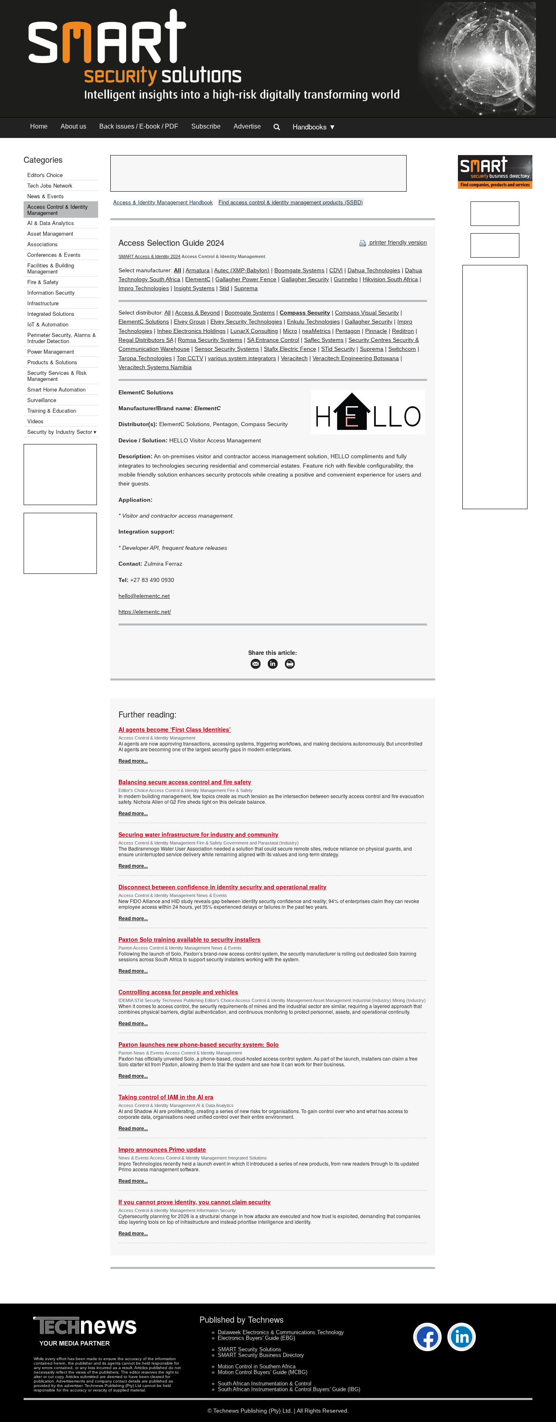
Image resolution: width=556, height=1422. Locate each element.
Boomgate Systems (299, 270)
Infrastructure (43, 303)
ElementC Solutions (143, 321)
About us (73, 126)
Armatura (198, 270)
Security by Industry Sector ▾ (61, 431)
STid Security (338, 349)
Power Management (50, 351)
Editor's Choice (45, 175)
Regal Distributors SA (145, 340)
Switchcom (402, 349)
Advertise (247, 126)
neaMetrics (316, 331)
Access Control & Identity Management (57, 210)
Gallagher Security (305, 279)
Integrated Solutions (50, 313)
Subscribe (206, 126)
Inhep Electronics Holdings (191, 331)
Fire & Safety (43, 282)
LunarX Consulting (254, 331)
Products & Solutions (52, 362)
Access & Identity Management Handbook (163, 202)
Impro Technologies (143, 288)
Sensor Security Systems (227, 349)
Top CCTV (190, 358)
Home (39, 126)
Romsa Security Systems (210, 340)
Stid (224, 288)
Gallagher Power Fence (245, 279)
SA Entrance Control (273, 340)
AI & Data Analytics (50, 223)
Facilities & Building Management (50, 268)
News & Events (45, 196)
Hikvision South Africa (390, 279)
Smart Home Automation (57, 389)
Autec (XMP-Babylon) (241, 270)
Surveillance (41, 400)
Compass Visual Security (367, 312)
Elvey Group (190, 321)
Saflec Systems (324, 340)
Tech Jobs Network (49, 185)
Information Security (51, 292)
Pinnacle (376, 331)
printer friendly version (397, 242)
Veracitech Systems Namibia (155, 367)
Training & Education (51, 410)
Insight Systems (194, 288)
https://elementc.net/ (144, 611)
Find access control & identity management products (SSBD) (291, 202)
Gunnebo (346, 279)
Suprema (246, 288)
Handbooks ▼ (314, 126)
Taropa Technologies (145, 358)
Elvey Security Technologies (246, 321)
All (167, 312)
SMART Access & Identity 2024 (149, 256)
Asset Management (50, 233)
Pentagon (347, 331)
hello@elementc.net (144, 596)
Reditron (403, 331)
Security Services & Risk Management (57, 376)
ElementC (197, 279)
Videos (35, 421)
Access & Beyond (197, 312)
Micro (290, 331)
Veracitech (294, 358)
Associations (42, 244)
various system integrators (242, 358)
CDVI (336, 270)
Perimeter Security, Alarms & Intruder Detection (61, 338)
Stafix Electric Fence (290, 349)
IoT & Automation (47, 324)
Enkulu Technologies (313, 321)
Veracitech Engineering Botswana (356, 358)
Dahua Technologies (374, 270)
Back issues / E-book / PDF (138, 126)
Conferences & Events (54, 254)
